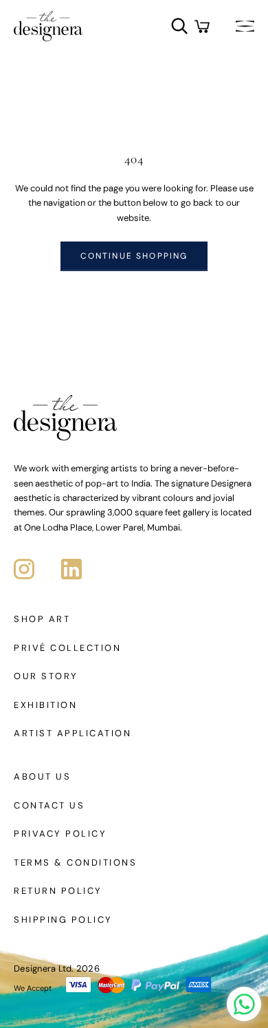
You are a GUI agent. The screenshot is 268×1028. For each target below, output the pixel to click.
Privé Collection (67, 648)
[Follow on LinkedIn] (71, 569)
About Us (42, 776)
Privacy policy (60, 833)
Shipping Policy (63, 919)
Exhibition (45, 705)
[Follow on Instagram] (24, 569)
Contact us (49, 805)
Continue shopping (134, 255)
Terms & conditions (75, 862)
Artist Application (72, 733)
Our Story (46, 676)
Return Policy (58, 891)
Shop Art (42, 619)
